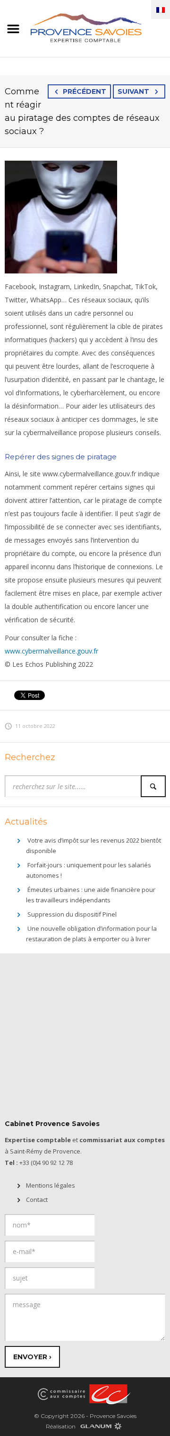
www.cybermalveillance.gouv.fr (51, 650)
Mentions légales (50, 1185)
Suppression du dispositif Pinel (72, 914)
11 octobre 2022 (35, 725)
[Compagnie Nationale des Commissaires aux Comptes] (61, 1394)
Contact (37, 1199)
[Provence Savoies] (85, 27)
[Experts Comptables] (108, 1394)
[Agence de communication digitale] (100, 1426)
